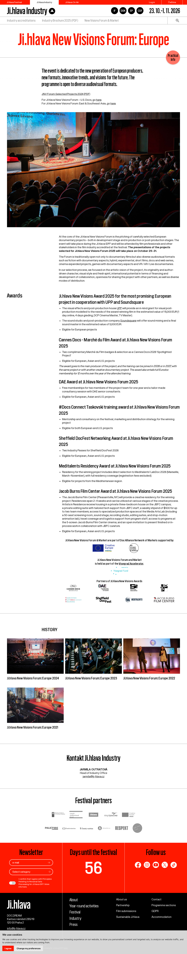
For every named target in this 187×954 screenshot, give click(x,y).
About (73, 900)
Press (73, 924)
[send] (49, 862)
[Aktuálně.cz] (104, 828)
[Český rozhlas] (86, 828)
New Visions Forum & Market (102, 20)
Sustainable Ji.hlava (127, 917)
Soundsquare (128, 320)
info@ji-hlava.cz (16, 928)
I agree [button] (8, 948)
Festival (74, 912)
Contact (156, 899)
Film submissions (126, 911)
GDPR (155, 911)
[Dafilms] (137, 828)
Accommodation (161, 917)
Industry (75, 918)
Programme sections (163, 905)
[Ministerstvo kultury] (58, 815)
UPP (119, 308)
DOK (123, 10)
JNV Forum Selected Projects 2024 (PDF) (66, 94)
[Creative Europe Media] (128, 815)
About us (121, 899)
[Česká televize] (69, 828)
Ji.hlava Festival (14, 2)
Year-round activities (84, 906)
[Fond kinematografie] (76, 815)
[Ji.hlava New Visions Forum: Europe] (93, 171)
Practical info (173, 57)
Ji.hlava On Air (72, 2)
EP (131, 10)
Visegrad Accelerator (131, 563)
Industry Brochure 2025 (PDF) (60, 20)
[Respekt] (121, 828)
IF (115, 10)
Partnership (123, 905)
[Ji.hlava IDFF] (31, 10)
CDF (140, 10)
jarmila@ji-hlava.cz (93, 776)
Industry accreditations (21, 20)
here (98, 99)
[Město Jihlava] (93, 815)
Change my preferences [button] (29, 948)
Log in (152, 2)
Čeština (172, 2)
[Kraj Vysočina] (111, 815)
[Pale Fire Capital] (51, 828)
